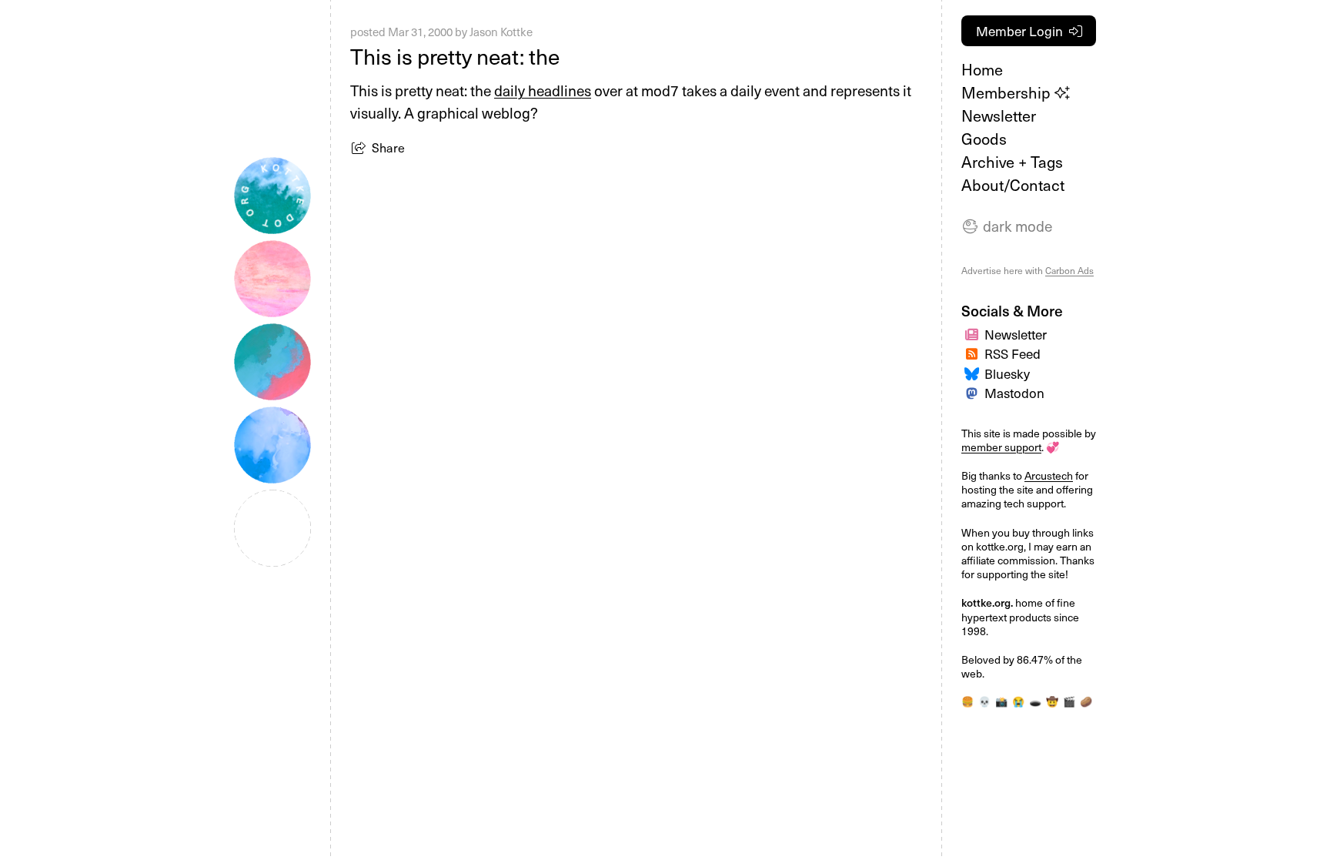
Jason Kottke (501, 31)
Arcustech (1048, 475)
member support (1001, 447)
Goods (984, 138)
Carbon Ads (1069, 270)
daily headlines (542, 90)
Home (982, 69)
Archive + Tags (1012, 161)
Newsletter (998, 115)
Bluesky (1007, 373)
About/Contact (1012, 184)
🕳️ (1035, 701)
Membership (1007, 92)
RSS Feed (1012, 353)
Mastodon (1014, 393)
